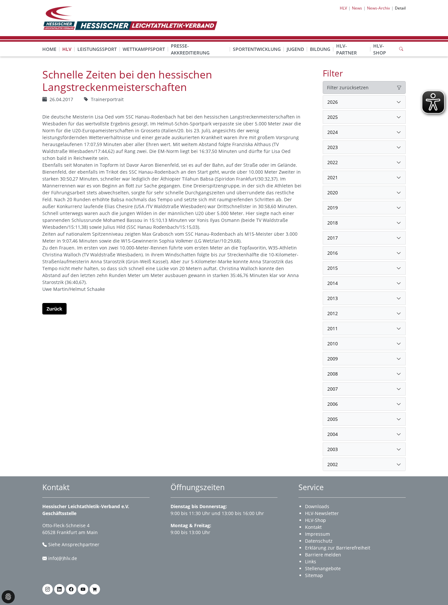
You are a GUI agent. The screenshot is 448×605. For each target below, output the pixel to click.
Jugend (295, 49)
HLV (66, 49)
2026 (332, 102)
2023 (332, 147)
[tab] (364, 102)
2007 (332, 389)
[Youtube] (83, 589)
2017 (332, 238)
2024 (332, 132)
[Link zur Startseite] (129, 17)
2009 (332, 359)
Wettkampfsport (144, 49)
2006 (332, 404)
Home (49, 49)
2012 (332, 313)
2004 (332, 434)
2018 (332, 223)
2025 (332, 117)
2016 (332, 253)
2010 (332, 343)
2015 (332, 268)
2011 (332, 328)
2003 (332, 449)
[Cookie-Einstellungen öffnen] (8, 596)
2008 (332, 374)
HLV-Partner (346, 49)
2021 (332, 177)
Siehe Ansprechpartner (73, 544)
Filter (333, 73)
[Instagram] (47, 589)
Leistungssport (97, 49)
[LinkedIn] (59, 589)
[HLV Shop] (95, 589)
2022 (332, 162)
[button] (67, 42)
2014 (332, 283)
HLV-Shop (379, 49)
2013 (332, 298)
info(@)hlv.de (62, 558)
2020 (332, 192)
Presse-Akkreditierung (190, 49)
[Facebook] (71, 589)
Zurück (54, 309)
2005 (332, 419)
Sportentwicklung (257, 49)
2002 (332, 464)
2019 (332, 208)
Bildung (320, 49)
